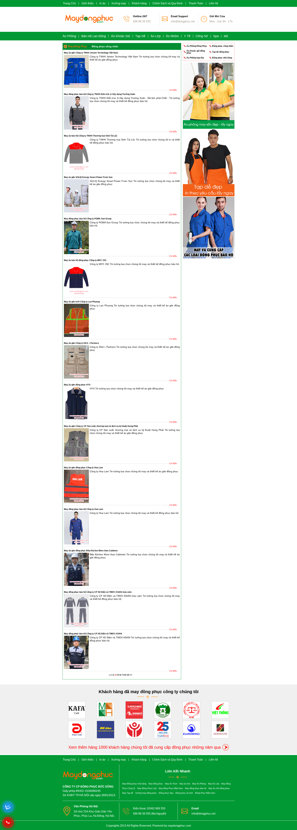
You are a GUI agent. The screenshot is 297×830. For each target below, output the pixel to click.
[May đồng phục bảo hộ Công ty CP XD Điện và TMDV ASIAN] (76, 668)
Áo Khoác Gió (120, 36)
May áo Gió (184, 784)
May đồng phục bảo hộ (195, 788)
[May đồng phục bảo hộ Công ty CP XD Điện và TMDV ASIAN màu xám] (76, 627)
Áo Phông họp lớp (195, 58)
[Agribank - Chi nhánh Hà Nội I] (220, 729)
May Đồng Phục (77, 46)
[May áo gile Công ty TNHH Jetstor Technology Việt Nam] (76, 87)
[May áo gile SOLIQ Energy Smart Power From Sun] (76, 212)
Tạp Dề (140, 36)
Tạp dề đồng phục (220, 52)
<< (110, 675)
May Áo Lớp (213, 784)
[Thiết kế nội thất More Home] (105, 709)
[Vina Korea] (134, 729)
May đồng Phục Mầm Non (171, 788)
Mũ (226, 36)
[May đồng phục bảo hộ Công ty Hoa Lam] (76, 544)
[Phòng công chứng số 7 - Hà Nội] (191, 709)
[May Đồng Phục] (88, 25)
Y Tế (187, 36)
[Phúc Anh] (76, 729)
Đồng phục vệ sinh (184, 793)
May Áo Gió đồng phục (219, 788)
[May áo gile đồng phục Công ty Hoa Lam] (76, 502)
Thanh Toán (196, 3)
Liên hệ (213, 3)
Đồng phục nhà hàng (222, 58)
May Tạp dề (127, 793)
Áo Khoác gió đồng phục (195, 52)
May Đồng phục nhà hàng (134, 784)
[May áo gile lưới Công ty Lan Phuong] (76, 336)
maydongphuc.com (179, 825)
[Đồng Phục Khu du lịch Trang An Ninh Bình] (162, 709)
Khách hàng (139, 3)
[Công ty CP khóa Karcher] (134, 709)
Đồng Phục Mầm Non (205, 793)
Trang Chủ (69, 3)
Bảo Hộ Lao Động (93, 36)
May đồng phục (155, 784)
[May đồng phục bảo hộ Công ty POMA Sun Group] (76, 253)
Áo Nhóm (172, 36)
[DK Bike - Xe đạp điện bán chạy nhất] (105, 729)
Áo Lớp (156, 36)
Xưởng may (118, 3)
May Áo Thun (171, 784)
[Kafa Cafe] (76, 709)
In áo (103, 3)
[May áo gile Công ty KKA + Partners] (76, 378)
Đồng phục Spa (166, 793)
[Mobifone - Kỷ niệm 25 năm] (162, 729)
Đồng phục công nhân (222, 46)
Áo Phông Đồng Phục (196, 46)
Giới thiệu (88, 3)
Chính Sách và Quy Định (167, 3)
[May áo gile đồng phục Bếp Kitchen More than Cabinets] (76, 585)
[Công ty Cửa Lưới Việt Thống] (220, 709)
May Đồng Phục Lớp (147, 788)
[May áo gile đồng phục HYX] (76, 419)
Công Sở (202, 36)
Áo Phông (69, 36)
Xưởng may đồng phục (146, 793)
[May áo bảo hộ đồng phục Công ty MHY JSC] (76, 295)
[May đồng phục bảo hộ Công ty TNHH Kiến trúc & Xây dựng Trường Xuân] (76, 129)
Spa (216, 36)
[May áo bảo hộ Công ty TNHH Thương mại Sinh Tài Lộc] (76, 170)
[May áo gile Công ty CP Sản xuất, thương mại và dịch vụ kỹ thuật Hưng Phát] (76, 461)
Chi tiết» (173, 90)
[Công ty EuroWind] (191, 729)
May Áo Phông (199, 784)
